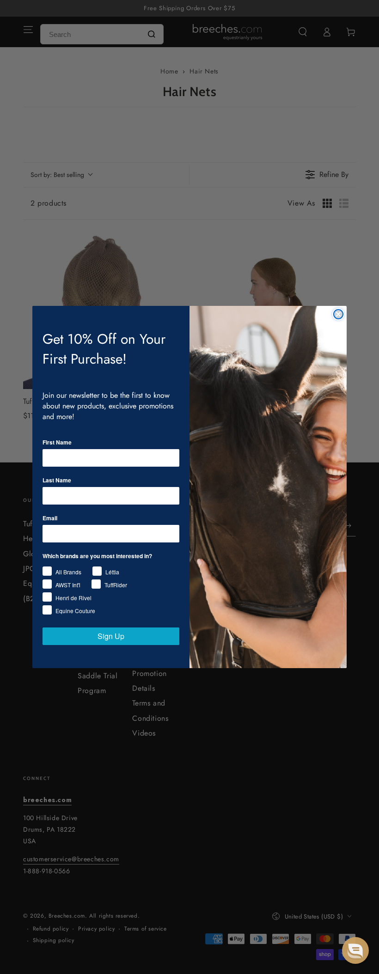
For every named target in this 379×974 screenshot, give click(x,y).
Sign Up (111, 636)
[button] (355, 950)
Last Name (57, 480)
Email (50, 518)
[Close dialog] (338, 314)
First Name (57, 442)
